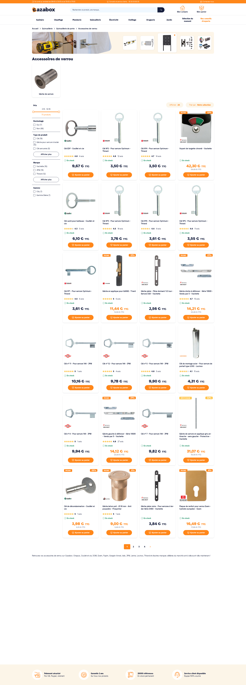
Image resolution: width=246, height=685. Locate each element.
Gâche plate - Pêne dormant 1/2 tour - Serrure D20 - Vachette (157, 292)
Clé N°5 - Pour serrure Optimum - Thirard (193, 222)
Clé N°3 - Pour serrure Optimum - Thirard (116, 222)
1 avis (79, 371)
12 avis (120, 156)
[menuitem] (40, 19)
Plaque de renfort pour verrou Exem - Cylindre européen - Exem (195, 507)
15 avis (197, 299)
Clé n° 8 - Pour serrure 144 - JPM (77, 434)
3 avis (81, 229)
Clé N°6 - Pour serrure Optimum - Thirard (155, 222)
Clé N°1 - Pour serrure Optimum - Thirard (78, 292)
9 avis (158, 229)
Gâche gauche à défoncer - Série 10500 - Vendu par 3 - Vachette (119, 435)
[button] (174, 105)
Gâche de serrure (46, 94)
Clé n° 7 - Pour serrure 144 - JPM (154, 434)
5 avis (158, 371)
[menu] (123, 19)
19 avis (120, 229)
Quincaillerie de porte (65, 29)
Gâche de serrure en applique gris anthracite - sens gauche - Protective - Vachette (195, 436)
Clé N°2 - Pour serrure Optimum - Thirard (116, 150)
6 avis (81, 299)
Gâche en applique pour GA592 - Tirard (119, 291)
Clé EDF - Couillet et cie (74, 149)
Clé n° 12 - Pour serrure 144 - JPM (116, 364)
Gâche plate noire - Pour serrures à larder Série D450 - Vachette (157, 507)
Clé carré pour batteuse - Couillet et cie (79, 222)
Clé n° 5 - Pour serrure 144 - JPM (154, 364)
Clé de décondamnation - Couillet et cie (79, 507)
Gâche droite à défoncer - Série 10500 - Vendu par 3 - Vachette (196, 292)
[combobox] (117, 9)
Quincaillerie (47, 29)
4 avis (81, 156)
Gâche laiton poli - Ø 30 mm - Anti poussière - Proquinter (116, 507)
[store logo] (43, 9)
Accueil (35, 29)
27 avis (120, 442)
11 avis (196, 229)
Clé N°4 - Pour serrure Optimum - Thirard (155, 150)
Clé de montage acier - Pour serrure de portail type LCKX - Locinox (195, 365)
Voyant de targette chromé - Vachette (195, 149)
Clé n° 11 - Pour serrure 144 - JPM (78, 364)
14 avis (158, 156)
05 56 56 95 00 (134, 2)
